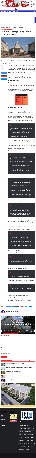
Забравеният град (28, 431)
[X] (9, 312)
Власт (5, 27)
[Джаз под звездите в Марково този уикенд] (3, 380)
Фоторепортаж (21, 449)
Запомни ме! (3, 351)
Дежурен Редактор (10, 310)
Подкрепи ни (3, 420)
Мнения (32, 437)
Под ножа (32, 443)
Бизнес (30, 423)
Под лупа (21, 443)
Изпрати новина (3, 419)
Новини (10, 29)
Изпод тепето (30, 434)
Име (1, 347)
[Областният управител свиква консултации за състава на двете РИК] (3, 376)
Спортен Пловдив (22, 446)
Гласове (33, 428)
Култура (27, 437)
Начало (2, 27)
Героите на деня (27, 428)
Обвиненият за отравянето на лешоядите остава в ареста (14, 11)
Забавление (18, 321)
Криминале (21, 437)
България (2, 29)
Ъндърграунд (28, 449)
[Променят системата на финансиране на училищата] (3, 364)
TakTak (2, 416)
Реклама (2, 415)
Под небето (26, 443)
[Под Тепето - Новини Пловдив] (18, 9)
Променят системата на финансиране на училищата (15, 363)
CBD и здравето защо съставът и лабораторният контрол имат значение (19, 367)
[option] (18, 325)
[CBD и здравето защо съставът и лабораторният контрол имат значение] (3, 368)
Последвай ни (14, 420)
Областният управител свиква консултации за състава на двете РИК (18, 375)
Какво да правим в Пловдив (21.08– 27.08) (18, 325)
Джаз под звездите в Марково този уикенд (13, 379)
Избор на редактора (22, 434)
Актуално (21, 423)
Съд (27, 446)
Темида (32, 446)
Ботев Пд (21, 425)
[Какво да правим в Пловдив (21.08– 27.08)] (3, 372)
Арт (26, 423)
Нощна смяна (21, 440)
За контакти (2, 418)
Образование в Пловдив (29, 440)
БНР (15, 63)
